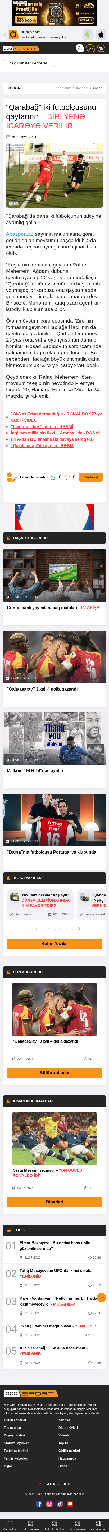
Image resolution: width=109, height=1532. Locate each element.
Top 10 (63, 1443)
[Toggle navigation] (101, 48)
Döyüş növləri (14, 1435)
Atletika (64, 1420)
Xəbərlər (82, 88)
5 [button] (61, 929)
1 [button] (36, 929)
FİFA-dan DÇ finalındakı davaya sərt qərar (52, 439)
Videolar (64, 1435)
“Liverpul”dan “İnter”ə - (42, 426)
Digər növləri (68, 1428)
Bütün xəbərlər (55, 1073)
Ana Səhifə (63, 88)
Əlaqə (62, 1466)
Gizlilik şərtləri (69, 1451)
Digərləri (54, 1202)
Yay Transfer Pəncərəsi (29, 63)
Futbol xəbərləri (16, 1451)
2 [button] (42, 929)
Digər (8, 1466)
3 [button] (48, 929)
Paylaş (89, 477)
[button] (30, 929)
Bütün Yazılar (54, 943)
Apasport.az (20, 234)
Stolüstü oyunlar (16, 1443)
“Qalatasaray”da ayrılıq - (42, 445)
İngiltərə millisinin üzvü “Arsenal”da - (55, 433)
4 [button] (55, 929)
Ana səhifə (10, 1529)
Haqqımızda (67, 1458)
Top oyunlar (12, 1428)
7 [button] (73, 929)
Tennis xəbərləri (16, 1458)
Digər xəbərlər (77, 1529)
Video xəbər (98, 1529)
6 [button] (67, 929)
